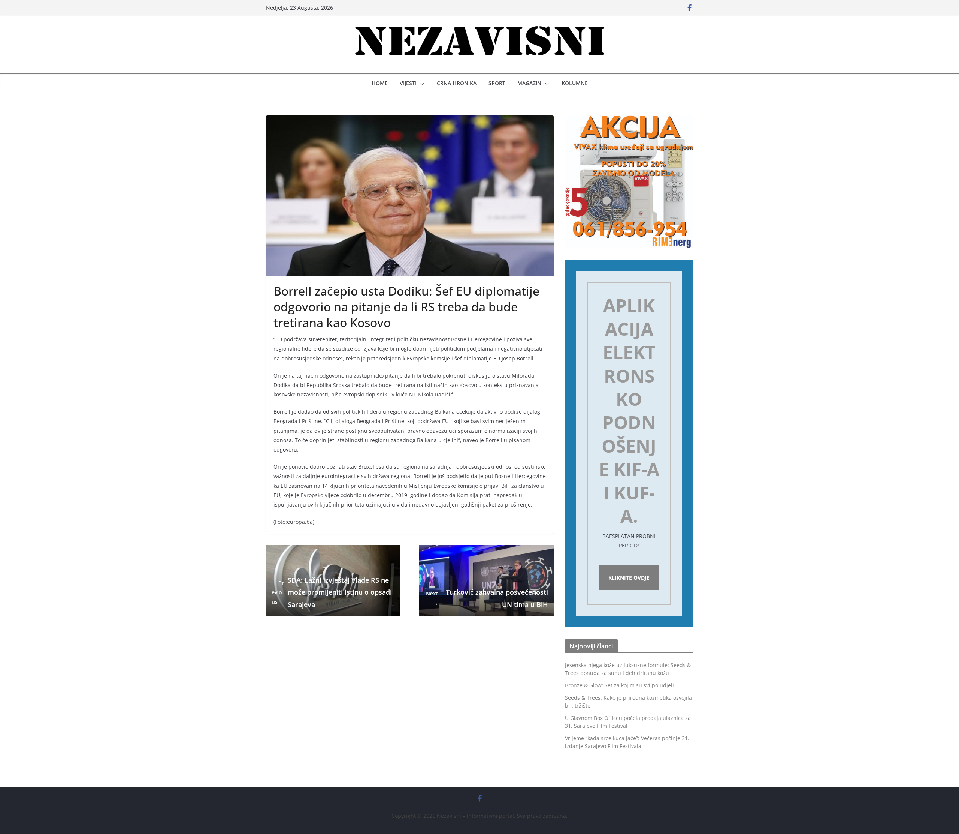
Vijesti (408, 83)
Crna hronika (457, 83)
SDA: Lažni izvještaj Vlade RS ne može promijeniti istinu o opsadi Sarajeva (332, 592)
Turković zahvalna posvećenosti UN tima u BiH (487, 598)
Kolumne (575, 83)
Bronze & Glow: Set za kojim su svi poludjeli (619, 685)
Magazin (529, 83)
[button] (421, 83)
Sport (496, 83)
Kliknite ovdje (629, 577)
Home (380, 83)
